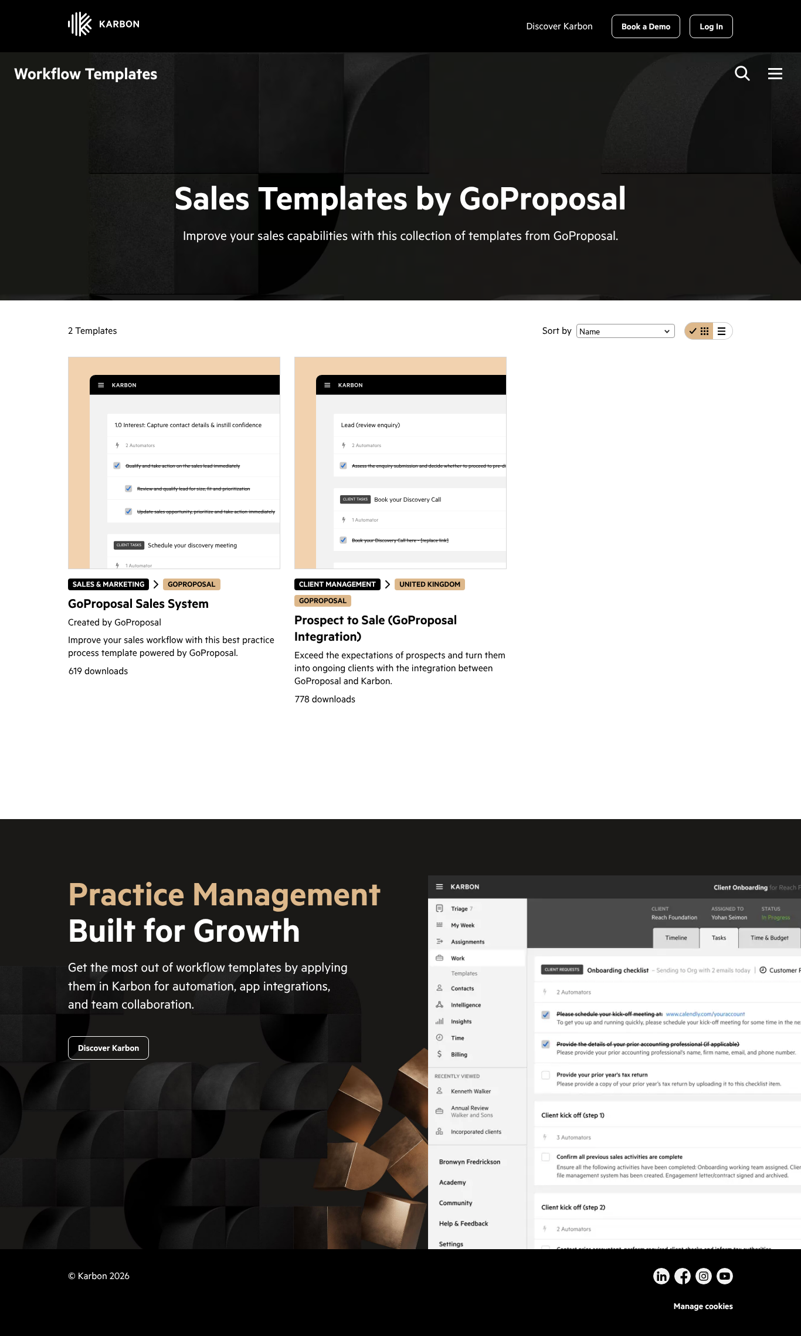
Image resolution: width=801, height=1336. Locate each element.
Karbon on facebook (682, 1276)
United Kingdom (429, 584)
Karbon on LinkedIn (661, 1276)
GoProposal (193, 584)
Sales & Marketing (108, 584)
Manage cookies (703, 1305)
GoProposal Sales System (138, 602)
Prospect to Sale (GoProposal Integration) (375, 627)
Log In (711, 26)
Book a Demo (646, 26)
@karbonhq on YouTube (703, 1276)
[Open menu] (775, 73)
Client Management (337, 584)
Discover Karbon (559, 26)
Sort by (557, 330)
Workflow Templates (86, 73)
